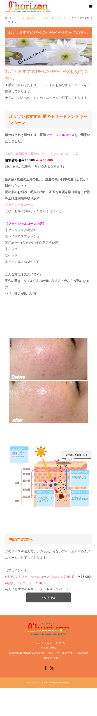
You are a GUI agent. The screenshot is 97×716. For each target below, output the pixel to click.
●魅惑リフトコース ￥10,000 (26, 583)
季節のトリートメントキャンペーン (46, 18)
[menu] (90, 7)
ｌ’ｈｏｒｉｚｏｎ (38, 682)
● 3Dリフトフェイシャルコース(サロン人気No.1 (39, 576)
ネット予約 (48, 597)
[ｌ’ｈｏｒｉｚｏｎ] (51, 6)
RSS (51, 667)
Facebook (45, 667)
